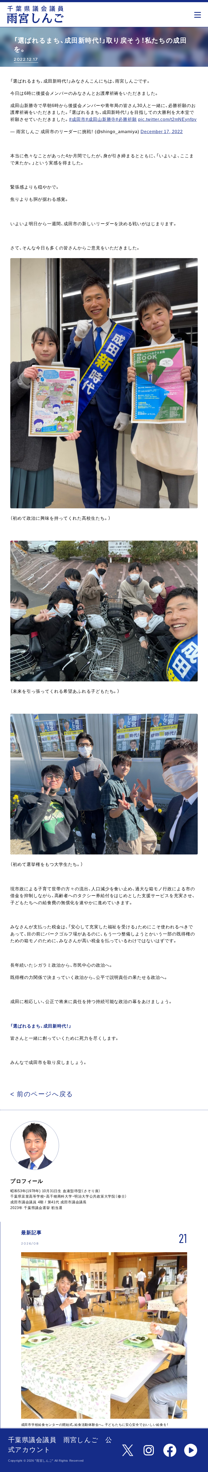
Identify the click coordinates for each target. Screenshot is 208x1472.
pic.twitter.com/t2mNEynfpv (167, 119)
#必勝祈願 (126, 119)
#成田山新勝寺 (101, 119)
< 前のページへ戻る (41, 1094)
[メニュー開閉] (199, 13)
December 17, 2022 (162, 131)
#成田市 (77, 119)
